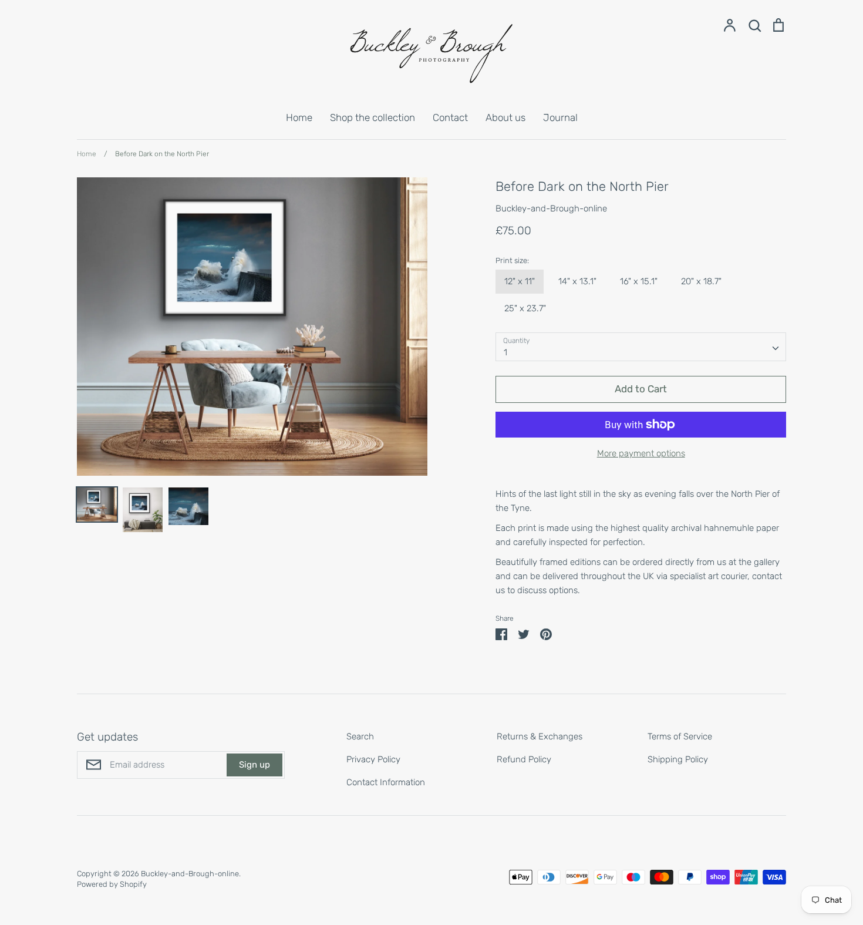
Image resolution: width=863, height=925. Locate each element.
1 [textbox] (505, 352)
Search (360, 736)
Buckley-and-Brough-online (551, 208)
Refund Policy (524, 759)
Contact (450, 117)
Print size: (512, 260)
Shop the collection (372, 117)
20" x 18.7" (701, 281)
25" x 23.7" (525, 308)
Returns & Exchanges (539, 736)
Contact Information (385, 782)
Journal (560, 117)
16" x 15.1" (639, 281)
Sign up (254, 764)
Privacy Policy (373, 759)
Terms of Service (680, 736)
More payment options (641, 453)
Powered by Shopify (112, 884)
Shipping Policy (678, 759)
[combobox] (640, 347)
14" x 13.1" (577, 281)
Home (299, 117)
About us (505, 117)
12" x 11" (519, 281)
